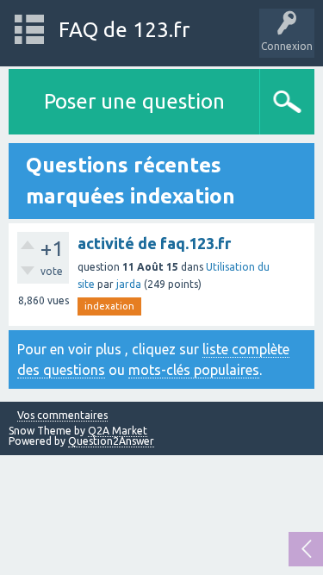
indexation (109, 306)
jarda (128, 284)
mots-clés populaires (193, 370)
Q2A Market (117, 430)
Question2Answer (111, 441)
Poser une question (134, 101)
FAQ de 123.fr (124, 29)
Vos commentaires (62, 415)
